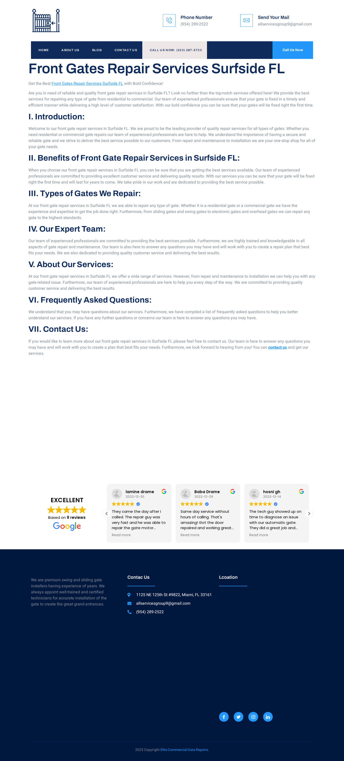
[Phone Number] (169, 20)
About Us (70, 50)
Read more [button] (121, 535)
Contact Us (126, 50)
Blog (97, 50)
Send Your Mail (273, 17)
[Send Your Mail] (246, 20)
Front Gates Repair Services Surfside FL (87, 84)
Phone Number (197, 17)
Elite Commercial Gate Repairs (184, 749)
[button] (309, 513)
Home (44, 50)
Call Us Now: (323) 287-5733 (176, 50)
